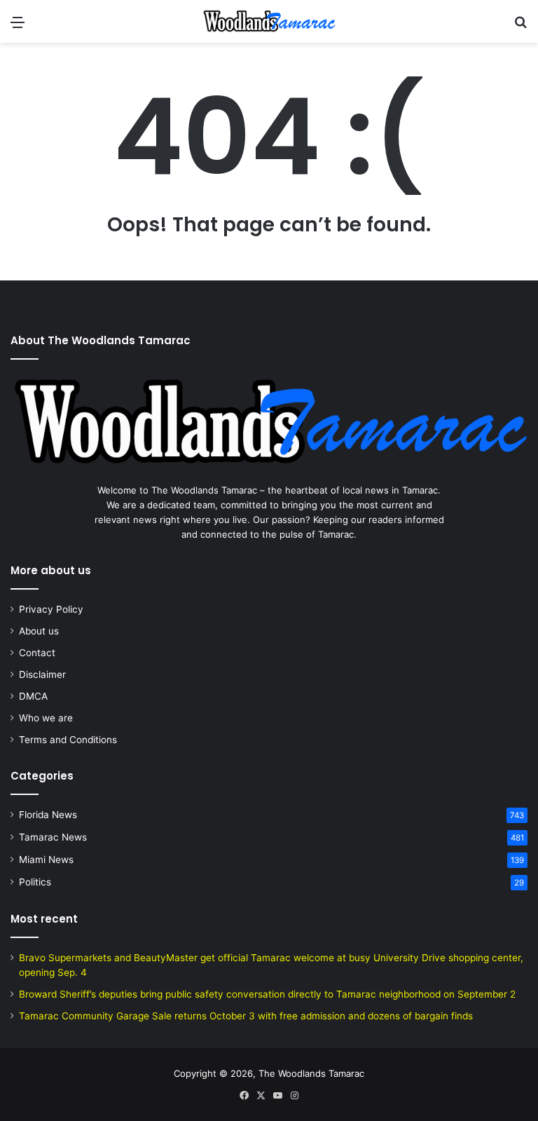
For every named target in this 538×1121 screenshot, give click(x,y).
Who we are (46, 717)
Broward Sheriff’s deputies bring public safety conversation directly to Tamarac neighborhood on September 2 (267, 994)
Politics (35, 882)
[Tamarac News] (269, 21)
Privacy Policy (51, 609)
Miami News (46, 859)
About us (39, 631)
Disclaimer (42, 674)
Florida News (48, 814)
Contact (37, 652)
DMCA (33, 696)
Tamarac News (53, 837)
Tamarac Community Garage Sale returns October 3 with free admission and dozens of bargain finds (246, 1015)
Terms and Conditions (68, 739)
